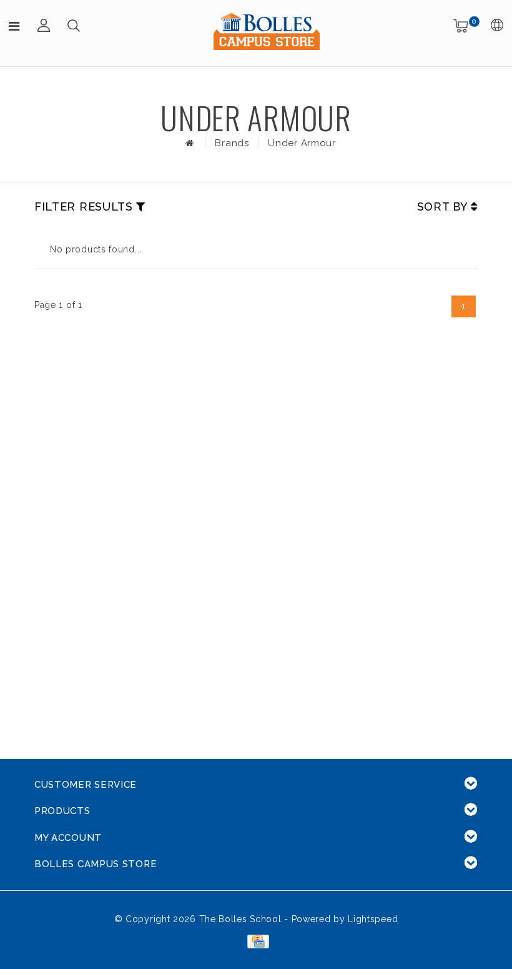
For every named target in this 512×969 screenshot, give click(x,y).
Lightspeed (373, 919)
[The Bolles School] (267, 31)
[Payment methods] (255, 941)
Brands (232, 143)
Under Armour (301, 143)
